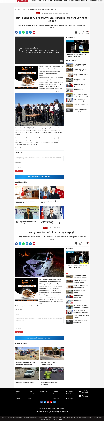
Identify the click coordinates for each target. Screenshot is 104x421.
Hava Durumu (69, 391)
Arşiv (54, 393)
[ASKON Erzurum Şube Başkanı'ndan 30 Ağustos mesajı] (51, 212)
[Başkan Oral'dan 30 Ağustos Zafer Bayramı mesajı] (27, 192)
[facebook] (16, 32)
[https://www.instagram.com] (48, 402)
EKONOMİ (30, 391)
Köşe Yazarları (43, 391)
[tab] (19, 153)
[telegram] (27, 32)
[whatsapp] (23, 32)
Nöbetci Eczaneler (70, 396)
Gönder (19, 170)
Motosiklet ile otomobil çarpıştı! (25, 382)
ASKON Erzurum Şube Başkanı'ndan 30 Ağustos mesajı (50, 222)
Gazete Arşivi (56, 396)
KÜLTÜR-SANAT (32, 396)
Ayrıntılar (55, 419)
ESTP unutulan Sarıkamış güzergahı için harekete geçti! (26, 222)
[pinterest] (34, 32)
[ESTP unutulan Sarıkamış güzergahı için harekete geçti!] (27, 212)
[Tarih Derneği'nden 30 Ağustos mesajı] (51, 192)
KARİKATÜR (31, 393)
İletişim (54, 408)
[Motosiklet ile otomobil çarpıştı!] (27, 373)
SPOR (29, 398)
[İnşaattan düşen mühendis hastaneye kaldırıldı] (51, 353)
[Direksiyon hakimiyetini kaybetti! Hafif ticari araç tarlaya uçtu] (27, 353)
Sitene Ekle (44, 408)
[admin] (54, 402)
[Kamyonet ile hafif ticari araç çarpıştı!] (39, 262)
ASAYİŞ (18, 391)
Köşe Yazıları (19, 396)
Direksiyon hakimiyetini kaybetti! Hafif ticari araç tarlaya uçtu (25, 363)
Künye (49, 408)
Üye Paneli (55, 391)
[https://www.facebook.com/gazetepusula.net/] (41, 402)
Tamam (60, 419)
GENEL (18, 393)
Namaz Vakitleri (69, 398)
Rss (40, 408)
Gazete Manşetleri (70, 393)
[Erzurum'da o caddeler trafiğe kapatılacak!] (51, 373)
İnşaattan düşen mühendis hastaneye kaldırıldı (48, 363)
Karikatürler (56, 398)
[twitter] (20, 32)
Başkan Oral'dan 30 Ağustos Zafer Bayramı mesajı (26, 201)
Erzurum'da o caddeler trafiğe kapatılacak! (49, 383)
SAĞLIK (18, 398)
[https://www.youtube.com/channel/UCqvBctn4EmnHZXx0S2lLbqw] (51, 402)
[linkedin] (30, 32)
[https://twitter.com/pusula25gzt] (45, 402)
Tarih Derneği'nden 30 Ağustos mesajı (50, 201)
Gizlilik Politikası (60, 408)
